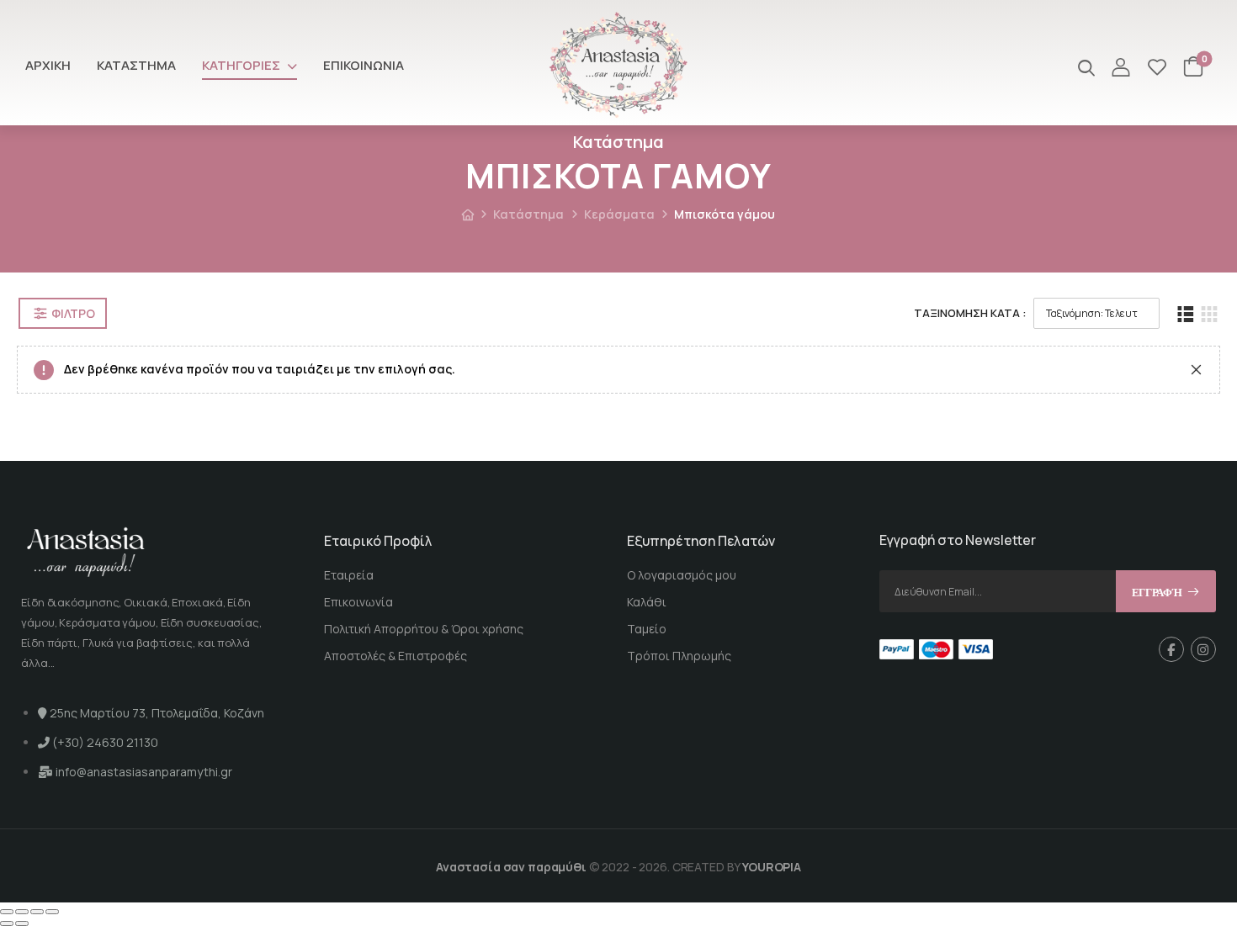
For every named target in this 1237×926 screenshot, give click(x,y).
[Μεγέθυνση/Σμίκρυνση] (6, 911)
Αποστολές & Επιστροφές (395, 656)
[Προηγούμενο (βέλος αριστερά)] (6, 923)
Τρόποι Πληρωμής (679, 656)
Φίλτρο (72, 313)
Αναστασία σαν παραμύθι (511, 867)
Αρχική (48, 65)
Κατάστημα (136, 65)
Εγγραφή (1157, 592)
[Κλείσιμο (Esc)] (52, 911)
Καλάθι (646, 602)
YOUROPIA (771, 867)
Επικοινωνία (363, 65)
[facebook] (1171, 649)
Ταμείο (646, 629)
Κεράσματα (619, 214)
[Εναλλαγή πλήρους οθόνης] (22, 911)
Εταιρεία (349, 575)
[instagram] (1203, 649)
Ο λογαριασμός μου (681, 575)
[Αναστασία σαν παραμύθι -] (618, 65)
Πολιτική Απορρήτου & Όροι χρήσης (423, 629)
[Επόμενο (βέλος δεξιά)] (22, 923)
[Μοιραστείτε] (37, 911)
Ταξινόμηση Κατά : (970, 312)
